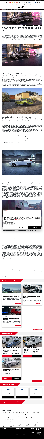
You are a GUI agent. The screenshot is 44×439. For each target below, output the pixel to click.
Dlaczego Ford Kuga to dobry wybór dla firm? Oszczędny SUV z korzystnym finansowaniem (11, 294)
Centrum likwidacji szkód (22, 7)
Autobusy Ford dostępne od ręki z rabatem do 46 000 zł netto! (32, 294)
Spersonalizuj (21, 227)
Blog (7, 9)
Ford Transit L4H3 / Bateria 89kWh (30, 347)
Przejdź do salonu (8, 396)
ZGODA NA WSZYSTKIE (34, 227)
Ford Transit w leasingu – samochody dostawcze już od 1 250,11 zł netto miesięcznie (12, 316)
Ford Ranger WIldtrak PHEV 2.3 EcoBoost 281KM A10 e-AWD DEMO (11, 370)
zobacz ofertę (16, 378)
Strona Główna (4, 9)
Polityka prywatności (18, 219)
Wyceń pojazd (18, 7)
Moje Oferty (40, 0)
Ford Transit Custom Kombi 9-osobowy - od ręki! (12, 348)
